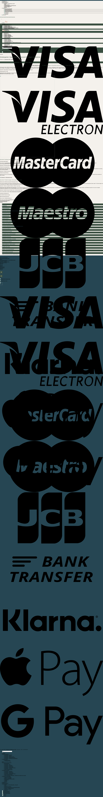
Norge (11, 10)
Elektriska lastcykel (5, 218)
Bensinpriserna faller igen (6, 228)
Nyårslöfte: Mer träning (6, 246)
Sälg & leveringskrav (7, 789)
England (10, 11)
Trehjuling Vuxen (5, 29)
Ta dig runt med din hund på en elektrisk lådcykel (10, 254)
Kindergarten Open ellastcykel (5, 168)
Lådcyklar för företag (5, 38)
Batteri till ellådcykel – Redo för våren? (8, 244)
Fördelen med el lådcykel (6, 223)
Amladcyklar (20, 59)
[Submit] (2, 49)
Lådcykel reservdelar (7, 44)
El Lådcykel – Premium (7, 25)
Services (5, 47)
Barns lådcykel (6, 763)
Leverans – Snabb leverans (7, 6)
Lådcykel (3, 753)
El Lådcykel (1, 54)
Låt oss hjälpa (4, 2)
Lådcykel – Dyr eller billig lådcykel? (8, 249)
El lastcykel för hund (5, 215)
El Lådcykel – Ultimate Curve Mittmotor (9, 28)
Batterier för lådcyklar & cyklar (8, 45)
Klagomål (5, 7)
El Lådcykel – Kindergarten (7, 35)
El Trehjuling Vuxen (6, 30)
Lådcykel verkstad (5, 783)
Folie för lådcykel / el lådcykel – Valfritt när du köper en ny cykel (12, 42)
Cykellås (5, 46)
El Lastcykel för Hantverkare (5, 200)
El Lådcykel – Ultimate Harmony (8, 27)
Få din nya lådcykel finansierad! (7, 251)
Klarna (5, 4)
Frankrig (4, 795)
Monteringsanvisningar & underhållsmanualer (10, 5)
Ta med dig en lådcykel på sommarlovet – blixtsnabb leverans (12, 226)
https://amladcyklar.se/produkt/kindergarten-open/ (53, 183)
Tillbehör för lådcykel (7, 777)
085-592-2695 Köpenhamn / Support (12, 52)
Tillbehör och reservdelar (6, 43)
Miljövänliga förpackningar (6, 236)
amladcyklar (19, 199)
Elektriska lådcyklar (5, 754)
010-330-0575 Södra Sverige (11, 51)
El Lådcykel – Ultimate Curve (9, 756)
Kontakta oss (4, 1)
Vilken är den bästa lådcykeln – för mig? (9, 3)
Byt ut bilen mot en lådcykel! (7, 241)
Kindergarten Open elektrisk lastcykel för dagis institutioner (31, 199)
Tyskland (6, 12)
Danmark (10, 8)
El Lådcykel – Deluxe (7, 26)
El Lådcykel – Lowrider (8, 768)
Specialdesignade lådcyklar (6, 32)
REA (3, 31)
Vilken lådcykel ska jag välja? (7, 231)
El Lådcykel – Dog (6, 33)
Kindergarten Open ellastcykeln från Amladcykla (8, 187)
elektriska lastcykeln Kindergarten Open (29, 188)
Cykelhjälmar (6, 779)
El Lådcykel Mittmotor (3, 201)
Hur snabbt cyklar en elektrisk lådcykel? (9, 233)
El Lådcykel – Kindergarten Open (8, 36)
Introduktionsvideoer (7, 786)
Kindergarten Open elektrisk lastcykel (34, 65)
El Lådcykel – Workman (7, 34)
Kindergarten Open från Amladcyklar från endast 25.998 (81, 67)
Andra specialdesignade (7, 37)
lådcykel (42, 199)
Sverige (10, 9)
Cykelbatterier (4, 205)
